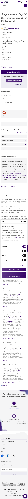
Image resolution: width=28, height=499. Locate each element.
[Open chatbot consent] (25, 496)
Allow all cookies (14, 269)
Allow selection (14, 273)
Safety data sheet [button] (8, 102)
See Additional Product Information (10, 66)
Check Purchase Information (14, 80)
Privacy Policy (16, 237)
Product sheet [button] (7, 95)
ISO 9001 (22, 489)
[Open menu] (2, 2)
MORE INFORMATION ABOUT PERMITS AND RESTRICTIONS (13, 185)
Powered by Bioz (5, 385)
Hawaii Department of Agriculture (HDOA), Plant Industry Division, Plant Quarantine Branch (14, 175)
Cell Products (13, 9)
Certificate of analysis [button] (9, 99)
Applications (5, 9)
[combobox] (12, 5)
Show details (22, 265)
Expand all (23, 132)
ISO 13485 (9, 491)
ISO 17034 (14, 493)
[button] (25, 5)
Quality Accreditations (10, 489)
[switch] (24, 251)
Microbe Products (23, 9)
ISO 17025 (18, 491)
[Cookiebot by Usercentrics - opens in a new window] (20, 221)
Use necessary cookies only (14, 276)
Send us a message (14, 409)
